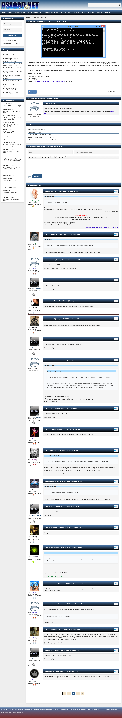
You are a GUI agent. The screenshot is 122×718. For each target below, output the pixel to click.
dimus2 (52, 319)
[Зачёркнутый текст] (38, 157)
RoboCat (53, 191)
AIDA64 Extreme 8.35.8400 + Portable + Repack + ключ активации (11, 77)
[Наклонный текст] (32, 157)
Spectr (52, 671)
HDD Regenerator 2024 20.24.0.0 (38, 129)
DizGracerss (54, 583)
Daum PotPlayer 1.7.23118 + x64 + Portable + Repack (12, 72)
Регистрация (18, 43)
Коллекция (76, 12)
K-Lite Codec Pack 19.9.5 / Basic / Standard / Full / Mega (12, 93)
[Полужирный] (29, 157)
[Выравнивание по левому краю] (42, 157)
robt (51, 360)
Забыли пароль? (7, 43)
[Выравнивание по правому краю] (48, 157)
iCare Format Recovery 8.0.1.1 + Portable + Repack (42, 140)
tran (51, 301)
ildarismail (53, 527)
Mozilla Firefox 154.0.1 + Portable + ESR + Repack (10, 55)
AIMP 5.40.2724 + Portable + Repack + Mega (11, 85)
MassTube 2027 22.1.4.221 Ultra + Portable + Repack (12, 68)
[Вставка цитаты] (59, 157)
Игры (83, 12)
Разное (90, 12)
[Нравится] (35, 92)
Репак (10, 12)
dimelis (52, 260)
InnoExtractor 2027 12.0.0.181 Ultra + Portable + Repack (11, 81)
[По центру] (45, 157)
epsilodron (53, 604)
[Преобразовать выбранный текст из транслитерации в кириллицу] (62, 157)
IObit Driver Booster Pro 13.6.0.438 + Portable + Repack (11, 89)
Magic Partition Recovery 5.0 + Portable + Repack (42, 137)
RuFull (52, 280)
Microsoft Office (65, 12)
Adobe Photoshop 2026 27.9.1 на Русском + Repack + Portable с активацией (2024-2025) (12, 60)
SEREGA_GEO (54, 481)
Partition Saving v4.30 (35, 132)
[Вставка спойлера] (65, 157)
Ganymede (53, 547)
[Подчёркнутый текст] (35, 157)
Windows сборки (20, 12)
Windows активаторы (51, 12)
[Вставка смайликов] (52, 157)
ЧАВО (98, 12)
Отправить (37, 176)
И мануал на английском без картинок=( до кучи (102, 227)
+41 (32, 92)
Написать (107, 12)
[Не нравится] (29, 92)
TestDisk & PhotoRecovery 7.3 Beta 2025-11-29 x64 (49, 81)
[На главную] (25, 5)
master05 (53, 234)
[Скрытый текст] (56, 157)
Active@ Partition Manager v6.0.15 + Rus (40, 134)
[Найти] (119, 5)
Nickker (52, 450)
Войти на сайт (12, 35)
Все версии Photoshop (35, 12)
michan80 (53, 429)
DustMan (53, 629)
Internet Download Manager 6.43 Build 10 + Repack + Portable (12, 64)
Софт (4, 12)
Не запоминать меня (10, 40)
